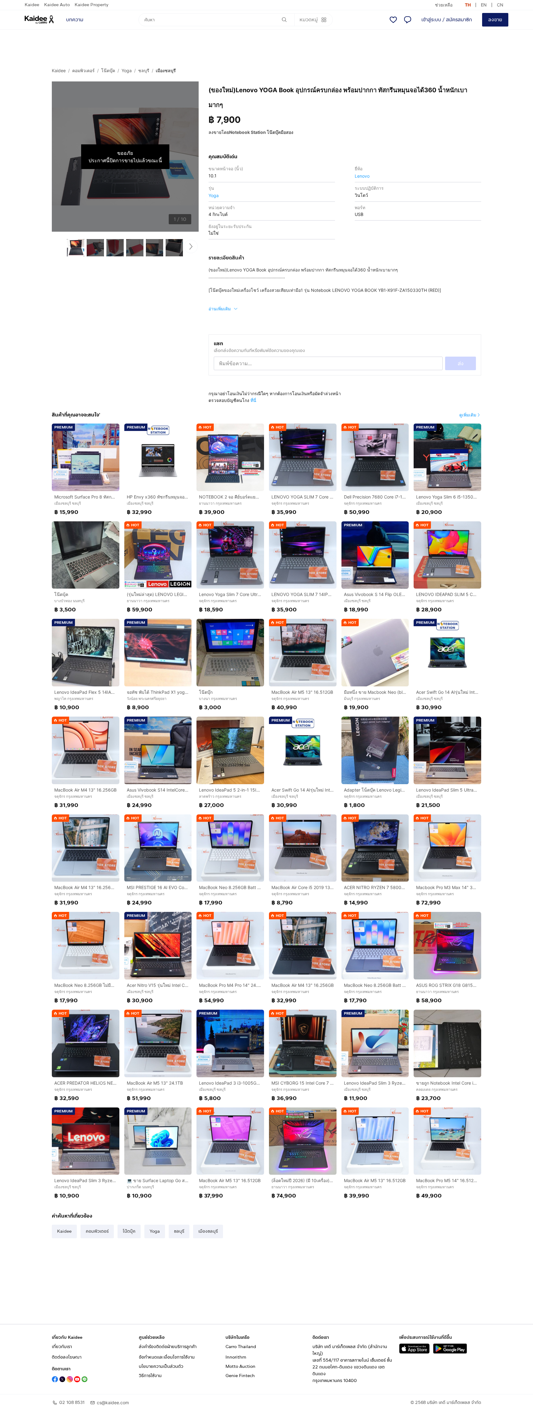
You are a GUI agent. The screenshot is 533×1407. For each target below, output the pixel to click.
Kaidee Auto (57, 5)
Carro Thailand (240, 1346)
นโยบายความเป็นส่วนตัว (161, 1366)
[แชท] (407, 19)
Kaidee (32, 5)
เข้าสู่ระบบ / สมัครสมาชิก (446, 19)
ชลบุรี (143, 70)
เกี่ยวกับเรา (62, 1346)
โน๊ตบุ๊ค (108, 70)
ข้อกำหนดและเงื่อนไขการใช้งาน (167, 1357)
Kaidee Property (91, 5)
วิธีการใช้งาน (150, 1375)
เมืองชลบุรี (166, 70)
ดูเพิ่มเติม (467, 414)
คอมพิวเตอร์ (83, 70)
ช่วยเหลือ (443, 4)
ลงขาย (495, 19)
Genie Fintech (240, 1375)
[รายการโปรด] (393, 19)
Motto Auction (240, 1366)
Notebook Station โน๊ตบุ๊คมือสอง (261, 132)
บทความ (74, 19)
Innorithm (235, 1357)
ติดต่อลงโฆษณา (66, 1357)
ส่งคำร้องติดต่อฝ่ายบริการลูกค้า (167, 1346)
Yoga (127, 70)
